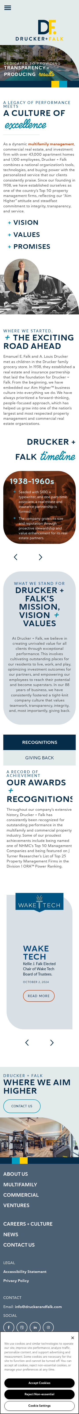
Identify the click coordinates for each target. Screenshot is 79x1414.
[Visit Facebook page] (8, 1327)
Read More (39, 996)
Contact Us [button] (21, 1106)
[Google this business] (21, 1327)
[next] (40, 557)
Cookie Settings (39, 1406)
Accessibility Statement (25, 1271)
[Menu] (7, 7)
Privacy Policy (16, 1280)
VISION (26, 222)
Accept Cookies (39, 1383)
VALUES (26, 234)
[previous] (16, 557)
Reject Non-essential (39, 1394)
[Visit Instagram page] (48, 1327)
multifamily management (51, 144)
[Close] (72, 1338)
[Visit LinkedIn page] (35, 1327)
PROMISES (31, 246)
